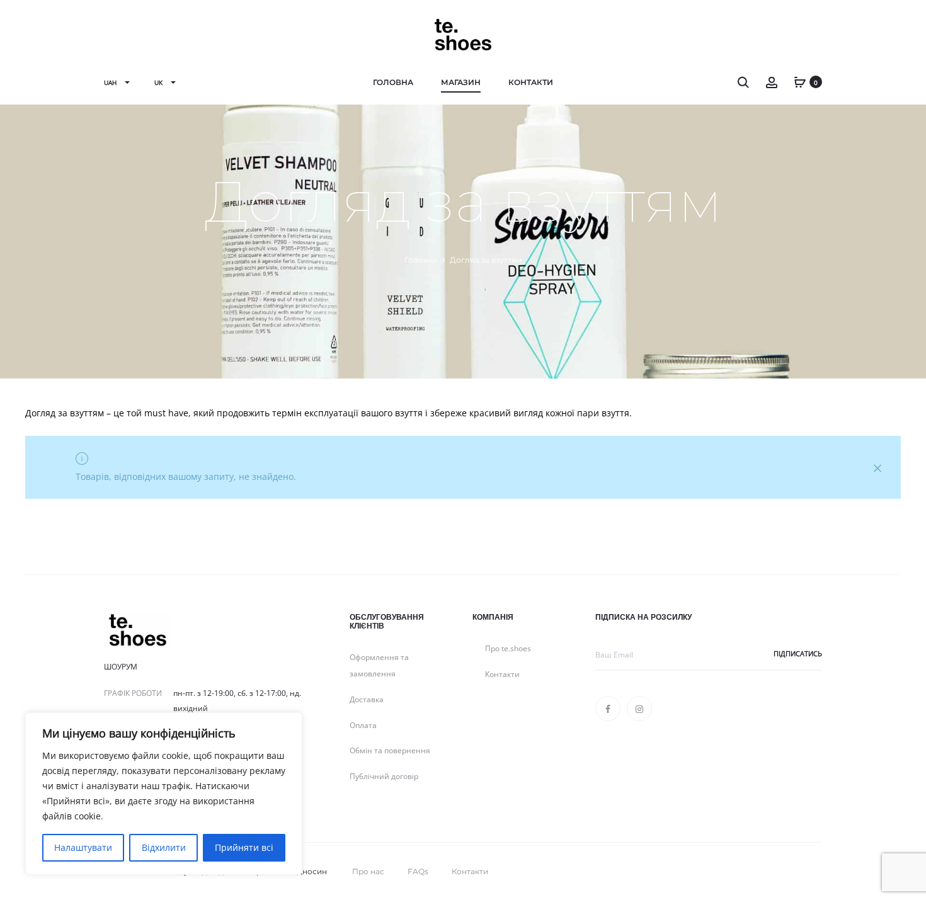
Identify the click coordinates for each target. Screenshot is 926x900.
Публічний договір (384, 776)
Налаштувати (83, 847)
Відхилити (164, 847)
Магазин (461, 82)
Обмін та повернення (390, 750)
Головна (393, 82)
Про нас (368, 871)
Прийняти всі (244, 847)
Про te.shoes (508, 648)
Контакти (530, 82)
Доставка (367, 699)
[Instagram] (639, 708)
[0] (800, 82)
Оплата (363, 725)
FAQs (418, 871)
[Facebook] (607, 708)
